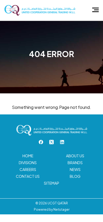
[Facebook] (41, 141)
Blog (75, 176)
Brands (75, 162)
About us (75, 155)
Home (27, 155)
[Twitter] (51, 141)
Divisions (28, 162)
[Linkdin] (62, 141)
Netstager (61, 209)
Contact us (28, 176)
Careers (28, 169)
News (75, 169)
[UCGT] (39, 10)
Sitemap (51, 183)
